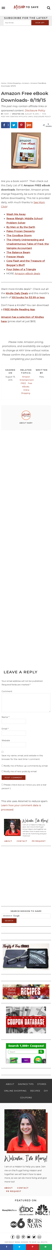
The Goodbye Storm (19, 235)
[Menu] (3, 8)
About (8, 841)
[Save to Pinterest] (21, 125)
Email (5, 728)
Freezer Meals (15, 256)
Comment (7, 691)
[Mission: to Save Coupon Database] (26, 1034)
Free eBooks (27, 385)
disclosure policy (42, 116)
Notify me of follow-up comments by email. (26, 766)
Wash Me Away (16, 214)
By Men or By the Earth (20, 227)
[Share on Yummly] (29, 125)
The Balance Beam (18, 252)
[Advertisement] (26, 53)
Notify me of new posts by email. (20, 771)
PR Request (39, 841)
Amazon (26, 377)
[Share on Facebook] (6, 1247)
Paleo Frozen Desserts (20, 231)
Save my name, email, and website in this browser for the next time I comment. (22, 757)
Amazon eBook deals (27, 273)
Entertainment (27, 380)
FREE (23, 383)
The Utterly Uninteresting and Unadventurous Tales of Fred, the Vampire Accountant (27, 244)
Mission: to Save (26, 7)
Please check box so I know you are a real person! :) (24, 786)
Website (6, 740)
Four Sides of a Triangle (21, 269)
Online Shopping (25, 392)
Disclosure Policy (35, 110)
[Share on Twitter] (14, 125)
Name (5, 717)
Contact (22, 841)
